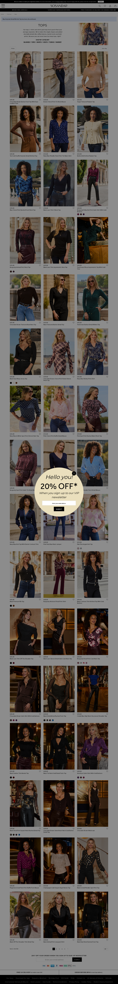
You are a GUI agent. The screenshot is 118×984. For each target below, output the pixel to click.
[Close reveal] (74, 473)
